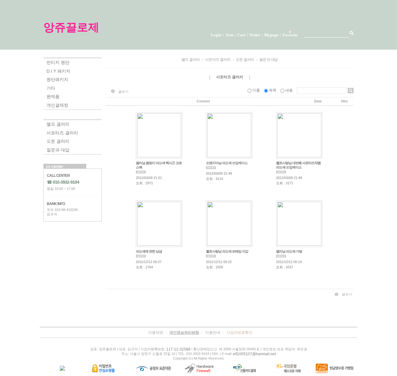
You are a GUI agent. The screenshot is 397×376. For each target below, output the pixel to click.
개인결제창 (57, 105)
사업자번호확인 (239, 332)
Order (254, 35)
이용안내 (212, 332)
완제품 (53, 96)
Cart (241, 35)
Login (216, 35)
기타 (51, 88)
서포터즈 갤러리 (62, 132)
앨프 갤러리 (58, 124)
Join (229, 35)
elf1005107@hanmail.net (254, 354)
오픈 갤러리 (58, 141)
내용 (289, 90)
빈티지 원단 (58, 62)
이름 (256, 90)
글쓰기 (123, 91)
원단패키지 (57, 79)
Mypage (271, 35)
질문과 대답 (58, 149)
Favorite (290, 35)
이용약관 (155, 332)
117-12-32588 (178, 349)
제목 (272, 90)
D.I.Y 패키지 (58, 71)
